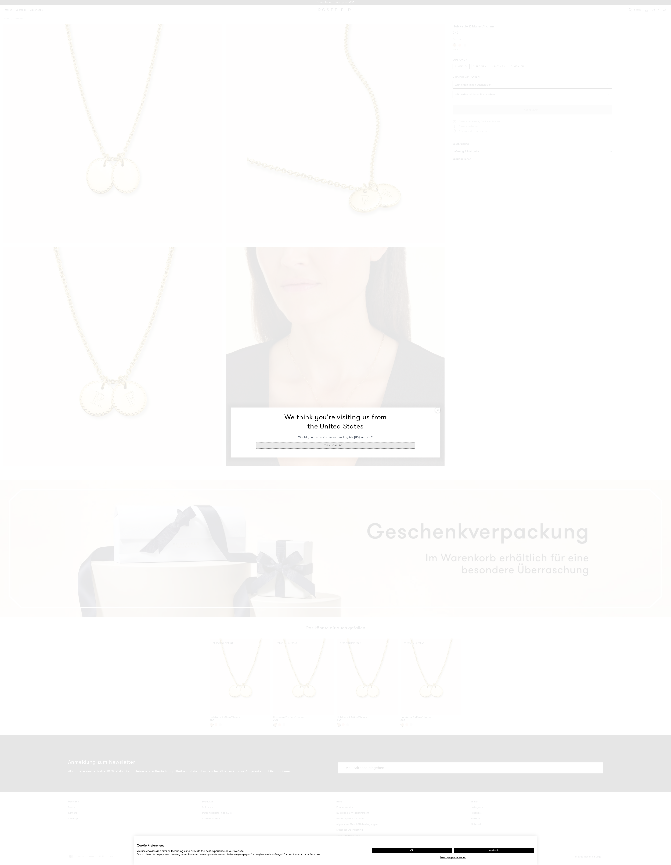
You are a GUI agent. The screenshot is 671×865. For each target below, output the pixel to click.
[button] (335, 445)
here (318, 854)
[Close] (437, 410)
